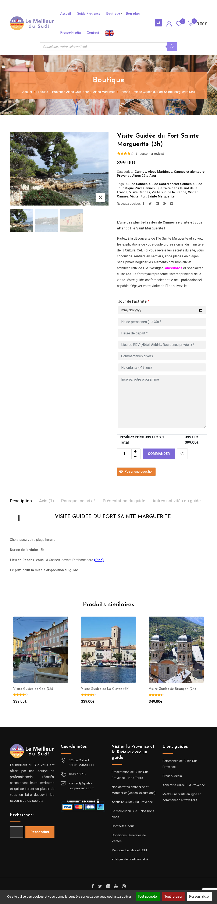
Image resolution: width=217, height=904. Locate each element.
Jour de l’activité (133, 301)
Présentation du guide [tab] (124, 500)
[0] (190, 23)
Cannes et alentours (189, 172)
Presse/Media (70, 33)
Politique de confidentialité (130, 859)
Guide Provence (88, 13)
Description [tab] (21, 500)
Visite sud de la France (169, 192)
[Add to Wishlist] (182, 454)
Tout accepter (148, 896)
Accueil (65, 13)
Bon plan (133, 13)
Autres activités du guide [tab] (176, 500)
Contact (93, 33)
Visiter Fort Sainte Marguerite (152, 196)
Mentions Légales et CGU (129, 850)
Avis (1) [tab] (46, 500)
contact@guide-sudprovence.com (81, 785)
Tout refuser (173, 896)
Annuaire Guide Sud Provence (132, 802)
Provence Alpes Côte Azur (136, 176)
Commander (159, 454)
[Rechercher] (172, 46)
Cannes (140, 172)
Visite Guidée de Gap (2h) (33, 689)
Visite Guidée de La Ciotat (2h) (105, 689)
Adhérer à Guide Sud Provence (184, 785)
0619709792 (77, 774)
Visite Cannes (139, 192)
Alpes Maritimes (160, 172)
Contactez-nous (123, 826)
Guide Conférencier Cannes (170, 184)
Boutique (113, 13)
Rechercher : (22, 815)
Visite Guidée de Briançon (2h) (172, 689)
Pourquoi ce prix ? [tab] (78, 500)
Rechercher (40, 832)
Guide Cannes (136, 184)
